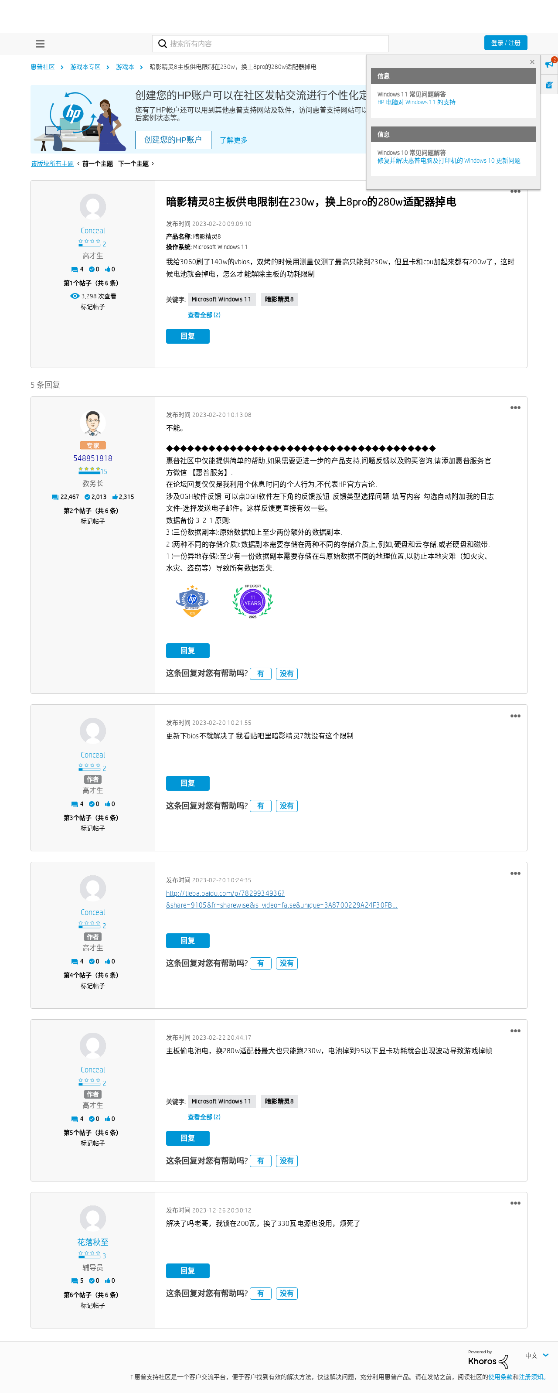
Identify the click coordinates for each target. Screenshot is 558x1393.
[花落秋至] (93, 1218)
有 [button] (260, 673)
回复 (187, 336)
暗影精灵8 (279, 299)
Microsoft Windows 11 (222, 299)
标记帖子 (93, 307)
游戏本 (125, 67)
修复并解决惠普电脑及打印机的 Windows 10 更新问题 (449, 160)
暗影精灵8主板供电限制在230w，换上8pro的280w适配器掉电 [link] (233, 67)
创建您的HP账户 (173, 140)
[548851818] (93, 423)
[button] (515, 191)
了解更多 (234, 140)
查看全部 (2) (204, 315)
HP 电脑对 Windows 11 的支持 (417, 102)
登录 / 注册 (506, 43)
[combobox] (270, 43)
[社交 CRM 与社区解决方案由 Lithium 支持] (488, 1359)
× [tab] (532, 62)
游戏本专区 (85, 67)
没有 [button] (287, 673)
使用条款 (500, 1377)
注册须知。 (534, 1377)
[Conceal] (93, 207)
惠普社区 (43, 67)
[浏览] (38, 44)
